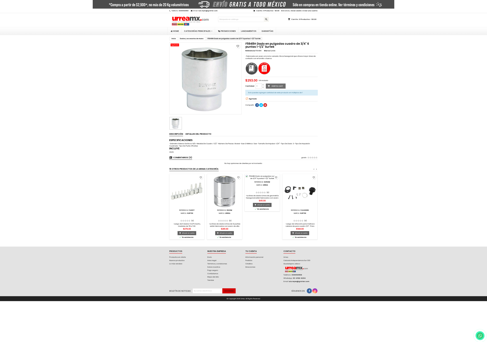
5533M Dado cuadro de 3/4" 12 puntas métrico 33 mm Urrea (224, 217)
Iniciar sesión (296, 11)
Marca (267, 51)
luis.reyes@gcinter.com (208, 11)
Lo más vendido (175, 264)
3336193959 (183, 11)
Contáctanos (212, 273)
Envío (209, 257)
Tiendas (210, 280)
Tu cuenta (251, 251)
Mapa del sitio (213, 277)
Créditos (249, 264)
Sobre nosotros (213, 267)
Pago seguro (212, 270)
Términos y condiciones (217, 264)
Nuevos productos (177, 260)
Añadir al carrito (187, 233)
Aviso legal (211, 260)
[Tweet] (261, 105)
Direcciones (250, 267)
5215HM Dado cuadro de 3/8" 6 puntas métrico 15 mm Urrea (262, 189)
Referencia (250, 51)
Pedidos (248, 260)
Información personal (254, 257)
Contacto (289, 251)
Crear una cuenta (310, 11)
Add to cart (275, 86)
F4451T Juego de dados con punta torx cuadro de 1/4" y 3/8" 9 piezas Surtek (187, 218)
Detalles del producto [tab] (198, 134)
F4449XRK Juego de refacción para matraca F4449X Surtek (300, 217)
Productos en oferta (177, 257)
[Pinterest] (265, 105)
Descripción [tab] (176, 134)
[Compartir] (257, 105)
